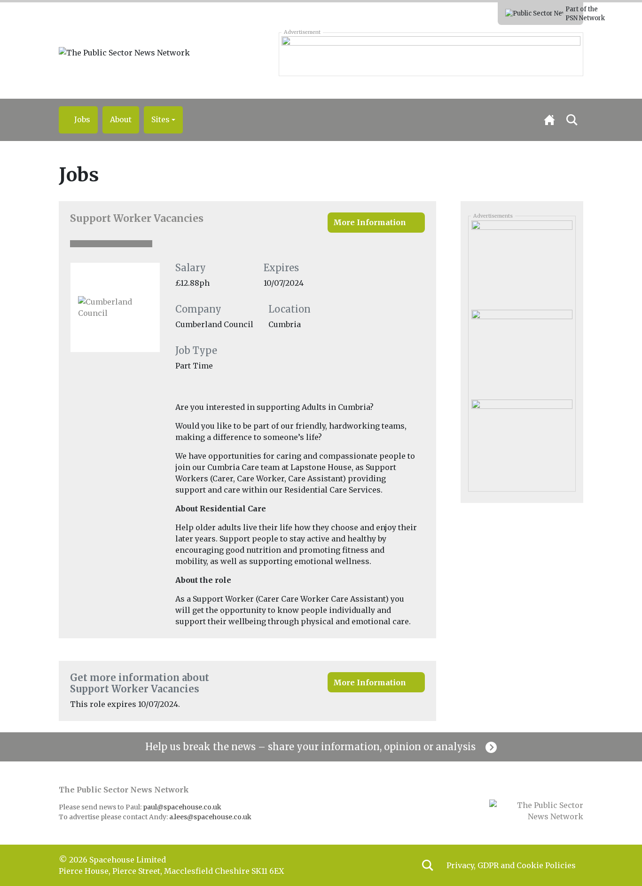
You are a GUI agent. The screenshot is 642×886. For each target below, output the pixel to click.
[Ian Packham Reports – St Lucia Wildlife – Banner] (431, 54)
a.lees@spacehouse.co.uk (211, 817)
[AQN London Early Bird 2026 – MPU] (521, 262)
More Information (369, 222)
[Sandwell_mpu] (521, 441)
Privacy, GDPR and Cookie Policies (511, 865)
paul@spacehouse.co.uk (183, 807)
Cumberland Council (214, 324)
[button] (163, 119)
